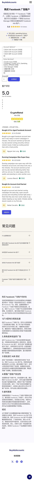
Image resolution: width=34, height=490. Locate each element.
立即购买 (14, 79)
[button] (17, 237)
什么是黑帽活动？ (7, 235)
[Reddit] (17, 461)
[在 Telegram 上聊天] (29, 476)
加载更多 (6, 212)
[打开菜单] (30, 2)
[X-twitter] (12, 461)
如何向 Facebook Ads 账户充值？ (11, 262)
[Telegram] (21, 461)
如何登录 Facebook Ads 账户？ (11, 252)
